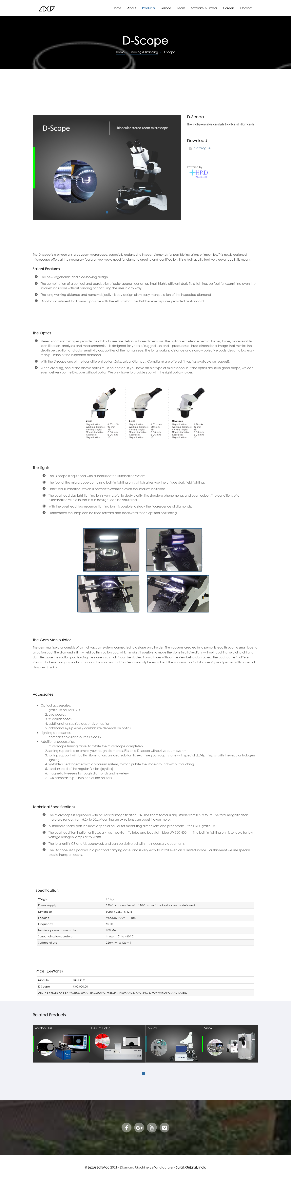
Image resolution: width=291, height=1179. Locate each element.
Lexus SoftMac (98, 1167)
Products (148, 8)
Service (166, 8)
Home (117, 8)
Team (181, 8)
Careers (228, 8)
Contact (246, 8)
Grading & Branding (143, 52)
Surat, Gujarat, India (191, 1167)
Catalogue (201, 148)
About (131, 8)
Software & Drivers (204, 8)
